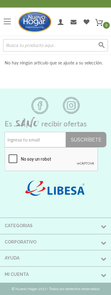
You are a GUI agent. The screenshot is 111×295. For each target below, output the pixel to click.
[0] (99, 22)
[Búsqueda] (102, 45)
